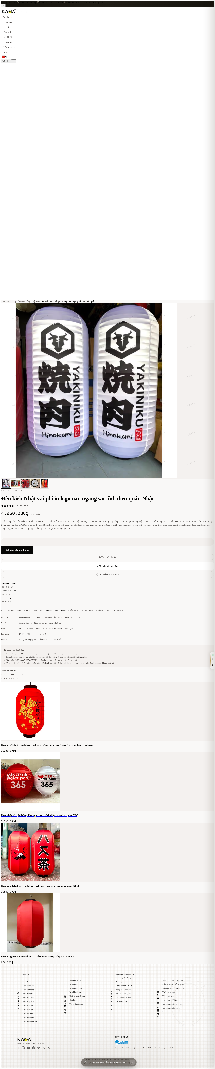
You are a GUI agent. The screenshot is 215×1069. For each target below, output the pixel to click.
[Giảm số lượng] (4, 539)
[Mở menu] (13, 61)
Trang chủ (6, 301)
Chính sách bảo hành (170, 1008)
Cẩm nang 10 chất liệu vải (173, 984)
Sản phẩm (15, 301)
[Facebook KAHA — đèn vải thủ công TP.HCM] (18, 1047)
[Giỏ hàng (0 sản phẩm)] (8, 61)
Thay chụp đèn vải (123, 990)
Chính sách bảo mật (170, 1012)
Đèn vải (26, 974)
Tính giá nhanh (168, 992)
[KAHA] (15, 13)
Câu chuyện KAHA (123, 997)
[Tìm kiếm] (3, 61)
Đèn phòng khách (30, 1021)
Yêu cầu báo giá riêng (108, 566)
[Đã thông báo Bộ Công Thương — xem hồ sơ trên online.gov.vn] (121, 1042)
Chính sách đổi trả (169, 1000)
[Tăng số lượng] (18, 539)
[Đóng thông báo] (3, 5)
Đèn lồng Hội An (30, 1001)
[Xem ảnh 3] (25, 484)
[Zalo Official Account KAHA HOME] (38, 1047)
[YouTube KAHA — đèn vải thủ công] (28, 1047)
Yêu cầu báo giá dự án (125, 993)
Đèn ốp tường (28, 990)
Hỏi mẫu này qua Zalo (109, 574)
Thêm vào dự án (108, 557)
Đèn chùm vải (28, 986)
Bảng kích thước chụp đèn (173, 988)
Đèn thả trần (28, 982)
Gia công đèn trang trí (125, 978)
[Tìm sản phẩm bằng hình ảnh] (85, 1062)
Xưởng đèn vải (122, 982)
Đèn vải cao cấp (29, 978)
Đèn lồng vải (28, 1005)
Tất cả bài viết (168, 996)
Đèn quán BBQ (75, 988)
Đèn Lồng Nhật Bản (30, 301)
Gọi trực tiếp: (12, 675)
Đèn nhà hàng (75, 980)
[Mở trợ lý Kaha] (132, 1062)
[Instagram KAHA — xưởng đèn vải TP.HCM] (23, 1047)
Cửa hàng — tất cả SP (78, 1000)
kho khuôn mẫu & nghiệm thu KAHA (54, 610)
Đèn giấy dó (28, 1009)
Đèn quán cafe (75, 984)
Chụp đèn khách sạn (124, 986)
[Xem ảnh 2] (15, 484)
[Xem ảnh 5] (44, 484)
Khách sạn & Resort (77, 996)
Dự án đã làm (121, 1001)
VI (6, 57)
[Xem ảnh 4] (35, 484)
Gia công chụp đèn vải (125, 974)
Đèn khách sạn (75, 992)
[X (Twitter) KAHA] (43, 1047)
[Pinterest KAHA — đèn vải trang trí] (33, 1047)
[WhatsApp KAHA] (49, 1047)
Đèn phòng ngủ (29, 1017)
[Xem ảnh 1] (6, 484)
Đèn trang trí (28, 993)
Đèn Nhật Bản (28, 997)
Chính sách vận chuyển (172, 1004)
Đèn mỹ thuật (28, 1013)
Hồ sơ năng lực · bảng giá (172, 980)
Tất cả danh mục (76, 1004)
